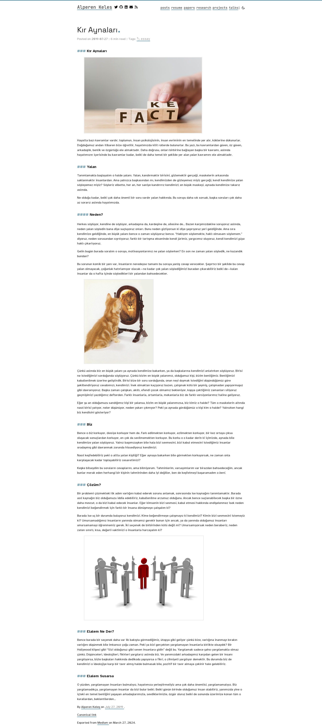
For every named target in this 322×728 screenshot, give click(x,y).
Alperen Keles (94, 7)
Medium (103, 722)
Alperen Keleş (91, 707)
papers (189, 8)
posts (165, 8)
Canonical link (86, 715)
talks (233, 8)
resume (176, 8)
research (203, 8)
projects (220, 8)
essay (143, 39)
